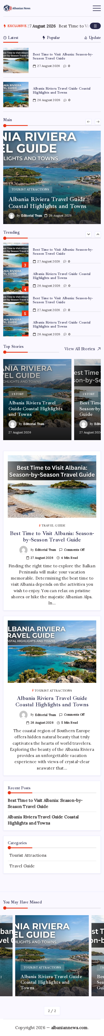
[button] (95, 26)
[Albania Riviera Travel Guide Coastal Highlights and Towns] (52, 177)
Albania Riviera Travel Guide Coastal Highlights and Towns (61, 90)
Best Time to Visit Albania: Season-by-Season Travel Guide (63, 56)
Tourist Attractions (28, 855)
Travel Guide (22, 865)
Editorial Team (31, 215)
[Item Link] (16, 60)
